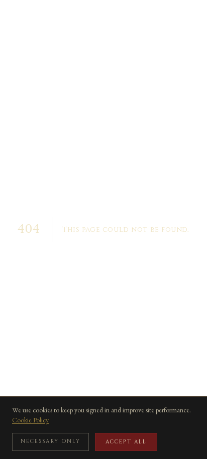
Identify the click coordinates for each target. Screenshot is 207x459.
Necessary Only (50, 441)
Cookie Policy (30, 419)
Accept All (126, 441)
